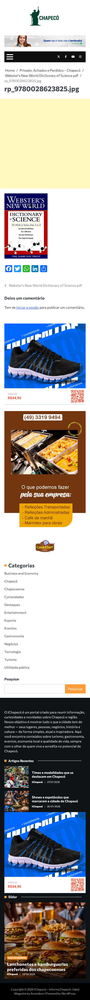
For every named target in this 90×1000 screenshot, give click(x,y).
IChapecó (37, 782)
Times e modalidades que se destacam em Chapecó (52, 774)
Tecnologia (12, 652)
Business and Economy (21, 573)
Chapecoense (14, 589)
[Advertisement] (45, 144)
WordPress (68, 993)
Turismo (10, 659)
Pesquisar (11, 679)
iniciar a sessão (27, 307)
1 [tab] (76, 907)
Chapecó (10, 581)
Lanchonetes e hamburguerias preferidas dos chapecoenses (37, 966)
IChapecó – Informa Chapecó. (53, 989)
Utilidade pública (16, 667)
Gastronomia (14, 636)
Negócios (11, 644)
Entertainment (15, 612)
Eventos (10, 628)
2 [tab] (79, 907)
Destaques (12, 605)
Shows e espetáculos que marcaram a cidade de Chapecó (55, 799)
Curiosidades (14, 597)
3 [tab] (82, 907)
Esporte (10, 620)
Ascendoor (37, 993)
